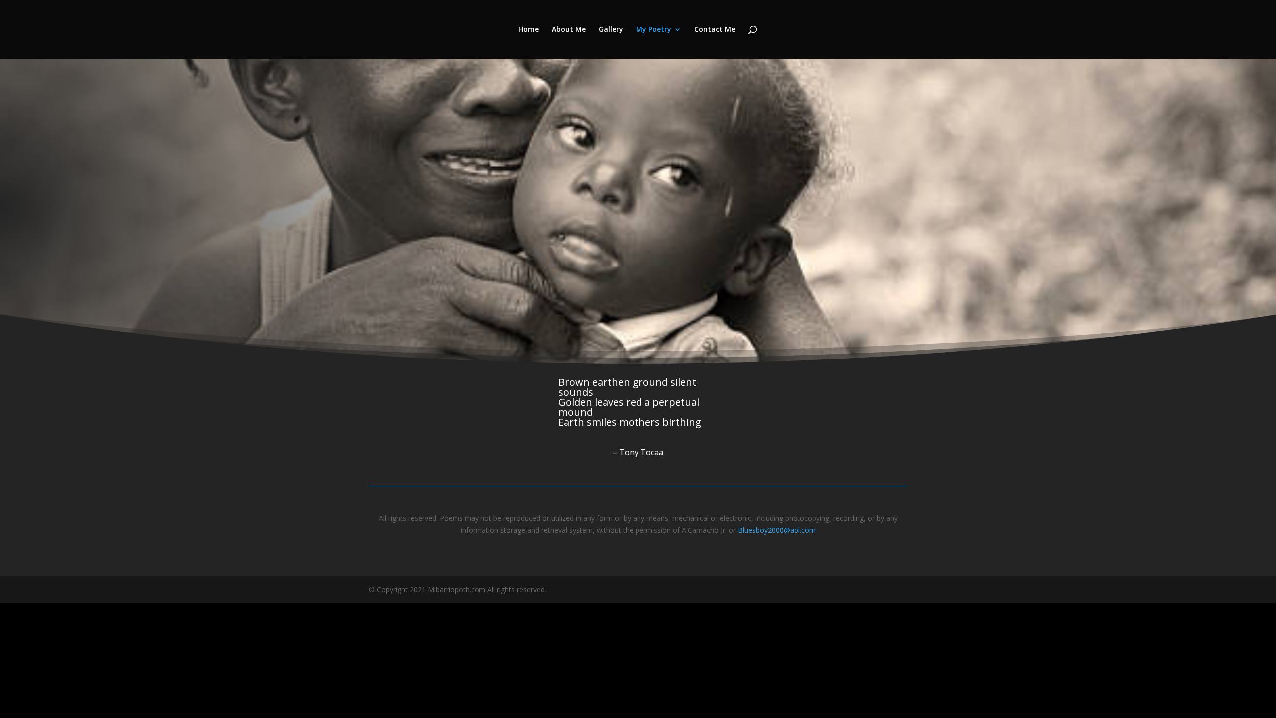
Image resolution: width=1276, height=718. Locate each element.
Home (528, 30)
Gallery (611, 30)
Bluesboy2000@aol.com (777, 530)
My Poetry (653, 30)
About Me (569, 30)
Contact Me (714, 30)
